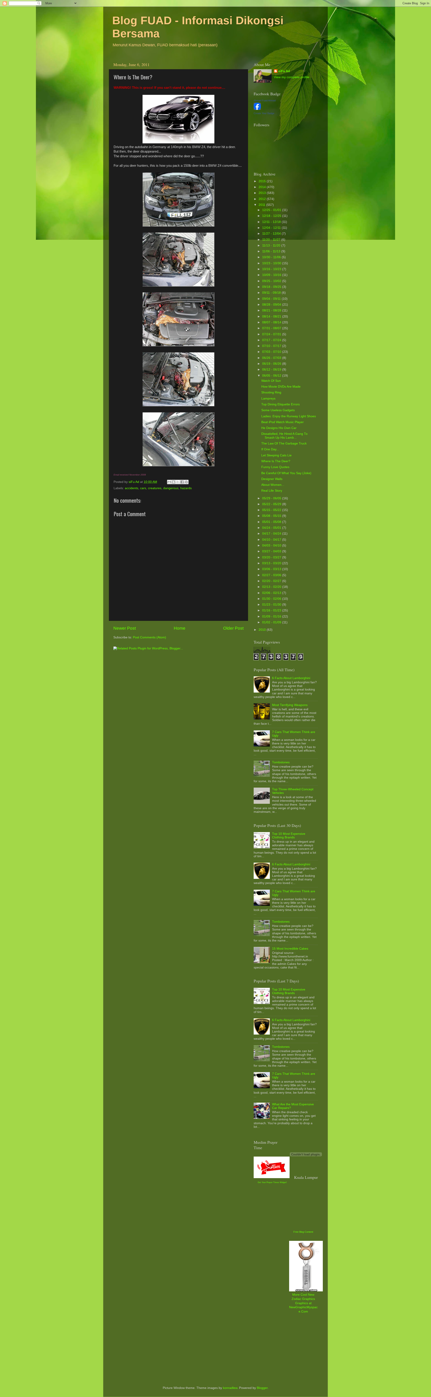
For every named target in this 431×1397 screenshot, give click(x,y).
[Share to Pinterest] (186, 482)
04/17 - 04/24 (272, 533)
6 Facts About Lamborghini (291, 678)
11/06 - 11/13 (271, 251)
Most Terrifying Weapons (290, 705)
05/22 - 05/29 (272, 504)
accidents (131, 488)
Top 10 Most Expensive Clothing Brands (288, 835)
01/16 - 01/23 (272, 610)
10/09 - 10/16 (272, 275)
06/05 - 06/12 (272, 375)
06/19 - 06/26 (272, 363)
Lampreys (268, 398)
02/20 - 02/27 (272, 581)
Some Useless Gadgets (278, 410)
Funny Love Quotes (275, 467)
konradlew (230, 1388)
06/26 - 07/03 (272, 358)
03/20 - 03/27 (272, 557)
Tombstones (281, 762)
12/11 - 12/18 (272, 222)
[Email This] (169, 482)
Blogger (262, 1388)
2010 (263, 629)
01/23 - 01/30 (272, 604)
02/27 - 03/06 (272, 575)
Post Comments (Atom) (149, 637)
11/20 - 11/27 (271, 239)
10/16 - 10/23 (272, 269)
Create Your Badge (264, 113)
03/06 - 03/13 (272, 569)
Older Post (233, 628)
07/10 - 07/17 (272, 346)
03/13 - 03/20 (272, 563)
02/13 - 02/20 (272, 587)
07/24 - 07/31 (272, 334)
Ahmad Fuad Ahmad (265, 100)
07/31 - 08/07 (272, 328)
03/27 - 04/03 (272, 551)
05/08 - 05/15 (272, 515)
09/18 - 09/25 (272, 287)
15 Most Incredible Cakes (290, 948)
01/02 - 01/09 (272, 622)
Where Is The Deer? (275, 461)
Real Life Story (271, 490)
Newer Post (124, 628)
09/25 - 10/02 (272, 281)
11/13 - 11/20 (271, 245)
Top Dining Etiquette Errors (280, 404)
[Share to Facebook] (182, 482)
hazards (186, 488)
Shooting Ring (271, 392)
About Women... (272, 484)
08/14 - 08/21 (272, 316)
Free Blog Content (303, 1231)
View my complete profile (291, 77)
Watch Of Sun (271, 380)
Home (179, 628)
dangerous (170, 488)
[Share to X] (178, 482)
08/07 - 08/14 (272, 322)
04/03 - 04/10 (272, 545)
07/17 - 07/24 (272, 340)
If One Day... (270, 449)
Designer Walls (271, 479)
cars (143, 488)
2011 (262, 205)
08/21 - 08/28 (272, 310)
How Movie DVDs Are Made (281, 386)
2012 (263, 199)
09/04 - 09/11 (272, 298)
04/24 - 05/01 (272, 527)
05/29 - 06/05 (272, 498)
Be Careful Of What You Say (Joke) (286, 473)
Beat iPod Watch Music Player (282, 422)
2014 (263, 187)
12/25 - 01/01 (272, 210)
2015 (263, 181)
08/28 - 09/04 (272, 304)
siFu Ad (284, 71)
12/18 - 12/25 (272, 216)
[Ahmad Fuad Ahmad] (257, 109)
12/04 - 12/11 (272, 227)
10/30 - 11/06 (272, 257)
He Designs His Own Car (279, 428)
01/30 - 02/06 (272, 598)
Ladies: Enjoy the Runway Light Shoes (288, 416)
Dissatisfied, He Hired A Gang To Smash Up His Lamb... (284, 435)
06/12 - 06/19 (272, 369)
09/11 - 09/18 (272, 292)
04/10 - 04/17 (272, 539)
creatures (154, 488)
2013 (263, 193)
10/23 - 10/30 (272, 263)
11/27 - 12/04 (272, 233)
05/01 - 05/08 (272, 522)
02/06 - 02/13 (272, 593)
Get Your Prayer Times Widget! (272, 1182)
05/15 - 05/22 (272, 510)
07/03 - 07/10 (272, 351)
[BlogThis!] (173, 482)
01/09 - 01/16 (272, 616)
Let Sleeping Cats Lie (276, 455)
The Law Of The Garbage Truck (284, 443)
